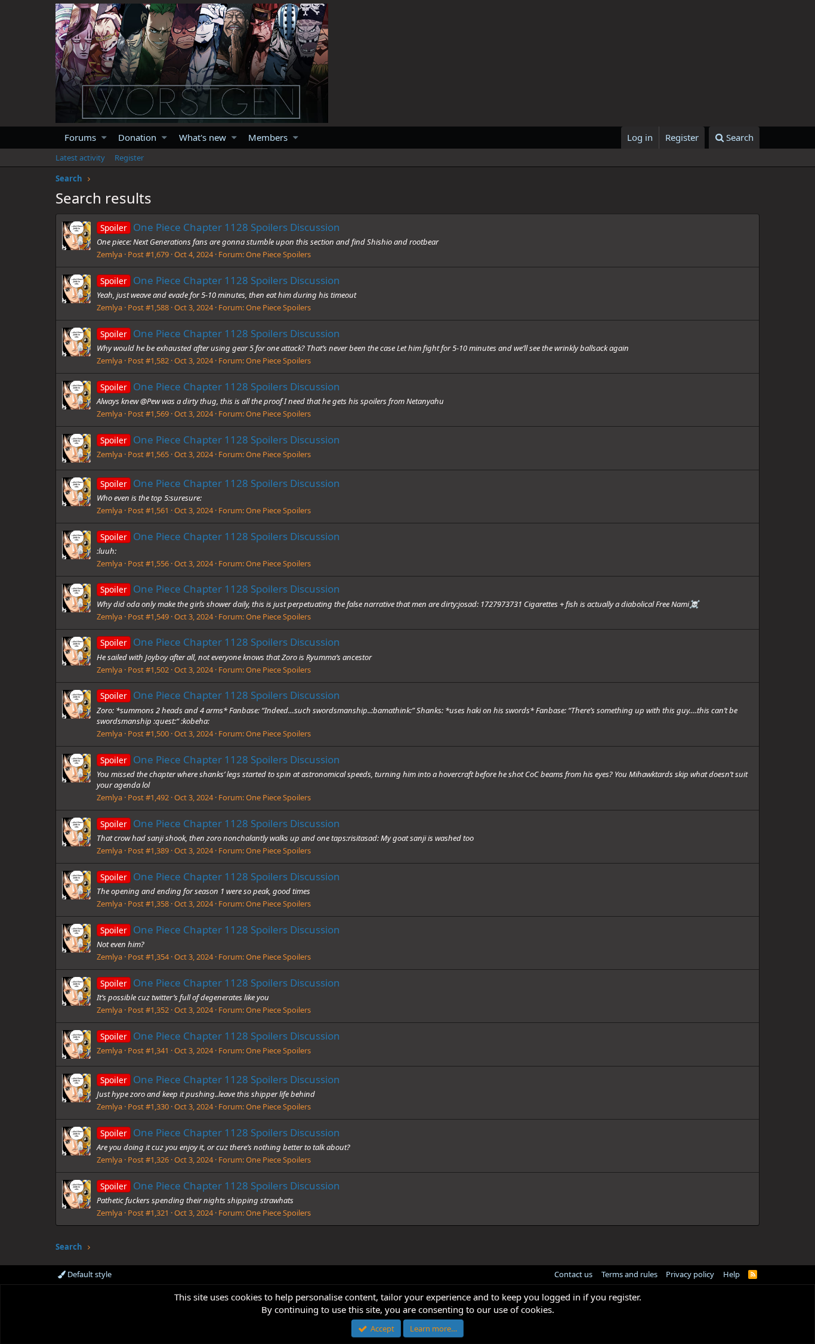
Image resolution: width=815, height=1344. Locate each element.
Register (129, 157)
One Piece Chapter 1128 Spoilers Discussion (220, 227)
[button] (104, 138)
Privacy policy (690, 1274)
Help (731, 1274)
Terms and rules (629, 1274)
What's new (202, 137)
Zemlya (109, 254)
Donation (137, 137)
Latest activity (80, 157)
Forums (80, 137)
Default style (89, 1274)
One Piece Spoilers (278, 254)
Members (268, 137)
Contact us (573, 1274)
